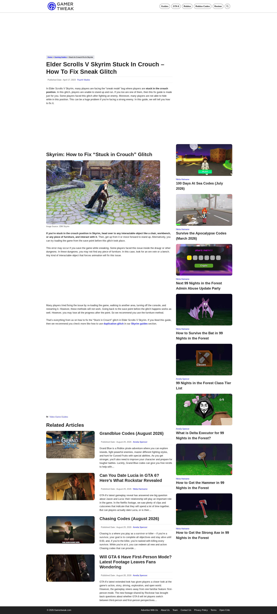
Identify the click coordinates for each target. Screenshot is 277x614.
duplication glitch (114, 323)
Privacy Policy (201, 610)
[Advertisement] (138, 33)
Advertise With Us (149, 610)
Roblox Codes (202, 6)
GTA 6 (176, 6)
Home (50, 57)
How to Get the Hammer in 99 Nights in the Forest (200, 485)
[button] (227, 6)
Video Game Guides (58, 417)
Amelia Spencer (140, 442)
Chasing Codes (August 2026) (129, 518)
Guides (164, 6)
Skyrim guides (139, 323)
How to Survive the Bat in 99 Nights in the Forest (199, 335)
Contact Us (186, 610)
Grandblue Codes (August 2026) (132, 433)
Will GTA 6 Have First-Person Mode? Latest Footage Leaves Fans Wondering (136, 562)
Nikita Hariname (140, 489)
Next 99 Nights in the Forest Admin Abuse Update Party (199, 285)
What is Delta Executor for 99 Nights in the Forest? (200, 435)
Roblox (187, 6)
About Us (165, 610)
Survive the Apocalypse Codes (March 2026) (201, 235)
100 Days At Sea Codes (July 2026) (199, 185)
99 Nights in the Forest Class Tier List (203, 385)
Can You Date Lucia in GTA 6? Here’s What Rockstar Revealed (131, 478)
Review (218, 6)
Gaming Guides (60, 57)
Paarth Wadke (83, 80)
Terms (214, 610)
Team (175, 610)
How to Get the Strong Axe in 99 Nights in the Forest (202, 535)
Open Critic (224, 610)
